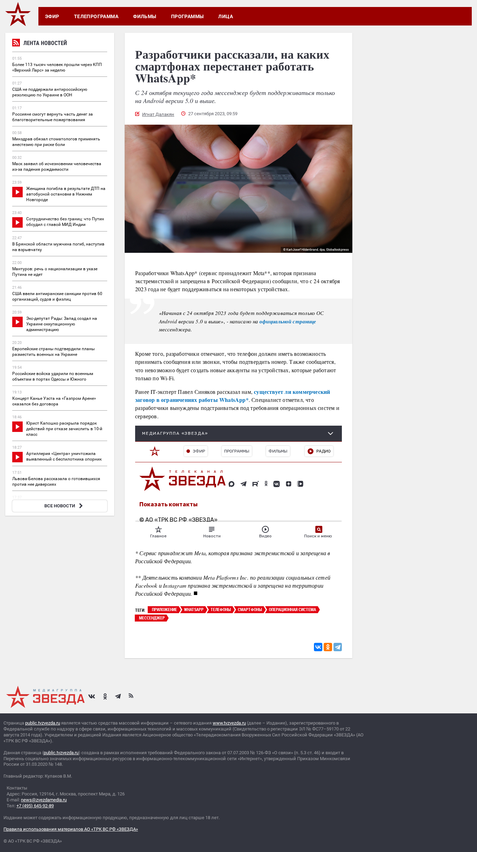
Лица (225, 16)
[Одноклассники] (328, 647)
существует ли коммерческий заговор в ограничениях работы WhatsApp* (232, 396)
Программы (187, 16)
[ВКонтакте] (318, 647)
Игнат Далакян (158, 114)
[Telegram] (337, 647)
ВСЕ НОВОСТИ (59, 505)
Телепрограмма (96, 16)
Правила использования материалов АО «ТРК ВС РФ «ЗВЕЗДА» (70, 829)
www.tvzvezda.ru (229, 723)
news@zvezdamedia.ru (44, 799)
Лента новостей (45, 43)
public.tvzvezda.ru (42, 723)
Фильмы (144, 16)
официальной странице (287, 321)
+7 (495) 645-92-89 (35, 805)
